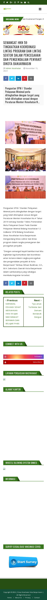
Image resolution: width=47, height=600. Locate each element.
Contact (37, 597)
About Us (18, 597)
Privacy (28, 597)
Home (9, 597)
